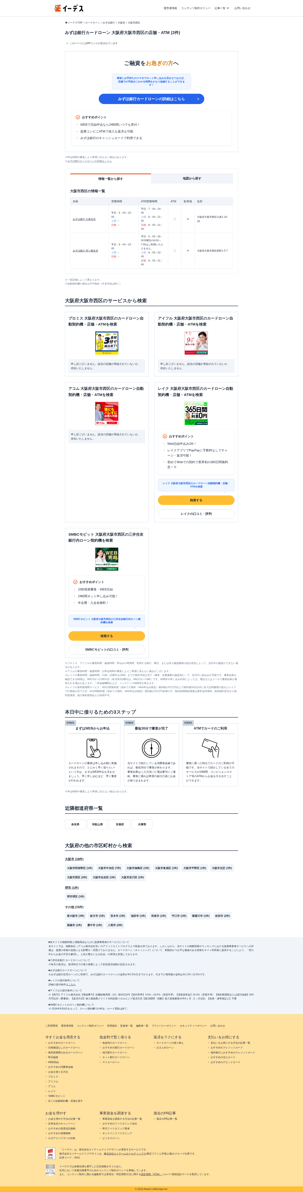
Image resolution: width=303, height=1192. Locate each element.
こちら (72, 984)
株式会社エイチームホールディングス (125, 1153)
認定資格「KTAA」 (151, 1174)
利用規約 (112, 1025)
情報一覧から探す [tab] (110, 178)
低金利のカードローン (114, 1042)
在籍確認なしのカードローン (64, 1047)
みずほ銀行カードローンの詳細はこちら (151, 99)
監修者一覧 (126, 1025)
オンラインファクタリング (117, 1133)
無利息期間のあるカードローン (65, 1052)
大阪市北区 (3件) (222, 868)
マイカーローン (111, 1062)
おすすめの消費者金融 (60, 1067)
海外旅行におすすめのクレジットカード (233, 1052)
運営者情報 (170, 8)
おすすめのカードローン (61, 1042)
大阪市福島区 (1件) (138, 868)
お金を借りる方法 (58, 1071)
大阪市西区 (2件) (77, 877)
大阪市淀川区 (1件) (132, 877)
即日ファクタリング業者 (116, 1128)
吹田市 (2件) (222, 915)
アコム (52, 1086)
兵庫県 (142, 824)
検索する (196, 500)
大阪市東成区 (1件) (166, 868)
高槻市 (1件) (74, 925)
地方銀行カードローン (114, 1052)
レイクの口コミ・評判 (196, 513)
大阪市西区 (134, 22)
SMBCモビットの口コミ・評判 (106, 649)
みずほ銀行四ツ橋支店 (85, 250)
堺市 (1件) (72, 887)
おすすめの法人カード (223, 1057)
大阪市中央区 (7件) (109, 868)
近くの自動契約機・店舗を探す (65, 1100)
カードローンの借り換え (170, 1042)
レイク (52, 1091)
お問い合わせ (242, 8)
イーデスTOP (75, 22)
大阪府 (121, 22)
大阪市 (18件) (74, 859)
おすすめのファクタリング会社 (119, 1123)
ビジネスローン (111, 1138)
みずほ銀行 (109, 22)
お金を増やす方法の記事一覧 (64, 1118)
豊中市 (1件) (94, 925)
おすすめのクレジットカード (227, 1047)
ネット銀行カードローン (116, 1057)
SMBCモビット (56, 1096)
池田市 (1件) (138, 915)
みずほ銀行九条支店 (84, 219)
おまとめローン (165, 1047)
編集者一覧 (142, 1025)
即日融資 (53, 1057)
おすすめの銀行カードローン (118, 1047)
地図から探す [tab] (192, 178)
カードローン (92, 22)
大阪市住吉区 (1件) (104, 877)
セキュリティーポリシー (193, 1025)
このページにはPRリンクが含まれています (94, 43)
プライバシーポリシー (164, 1025)
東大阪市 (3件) (75, 915)
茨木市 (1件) (117, 915)
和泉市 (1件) (158, 915)
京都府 (120, 824)
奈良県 (75, 824)
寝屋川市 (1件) (200, 915)
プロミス (53, 1076)
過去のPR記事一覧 (166, 1118)
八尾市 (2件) (115, 925)
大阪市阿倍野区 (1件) (79, 868)
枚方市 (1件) (97, 915)
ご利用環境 (51, 1025)
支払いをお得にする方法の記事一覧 (230, 1042)
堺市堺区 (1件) (75, 896)
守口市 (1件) (179, 915)
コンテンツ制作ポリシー (196, 8)
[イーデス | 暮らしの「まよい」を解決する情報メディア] (68, 10)
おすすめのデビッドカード (225, 1062)
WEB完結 (53, 1062)
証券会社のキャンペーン (61, 1123)
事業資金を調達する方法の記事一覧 (122, 1118)
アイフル (53, 1081)
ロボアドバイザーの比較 (61, 1138)
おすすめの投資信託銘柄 (61, 1128)
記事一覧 (220, 8)
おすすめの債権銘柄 (59, 1133)
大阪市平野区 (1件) (194, 868)
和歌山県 (97, 824)
